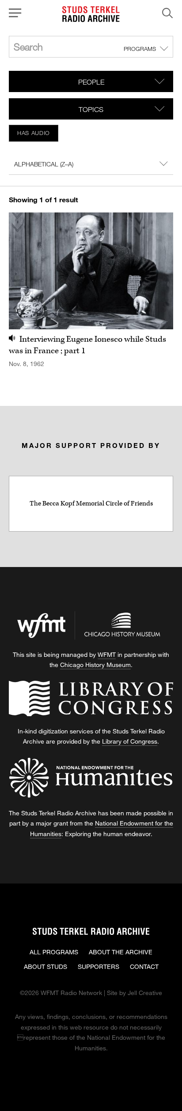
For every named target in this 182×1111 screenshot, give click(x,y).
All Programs (54, 952)
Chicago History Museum (95, 664)
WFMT (107, 654)
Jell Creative (145, 992)
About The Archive (120, 952)
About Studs (45, 966)
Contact (144, 966)
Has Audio (33, 132)
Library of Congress (129, 741)
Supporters (98, 966)
